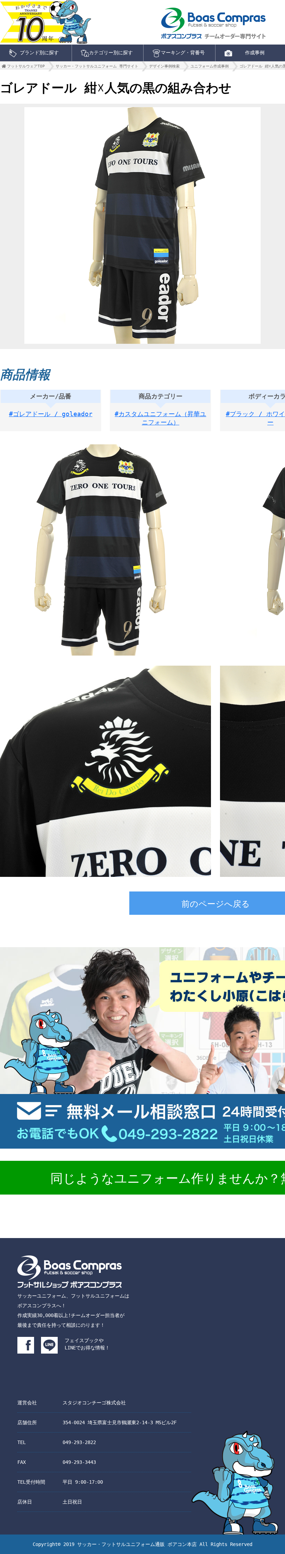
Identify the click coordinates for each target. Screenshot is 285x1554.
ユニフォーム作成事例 (209, 66)
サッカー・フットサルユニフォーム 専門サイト (97, 66)
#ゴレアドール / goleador (50, 414)
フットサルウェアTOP (26, 66)
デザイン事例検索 (164, 66)
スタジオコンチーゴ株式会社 (94, 1402)
